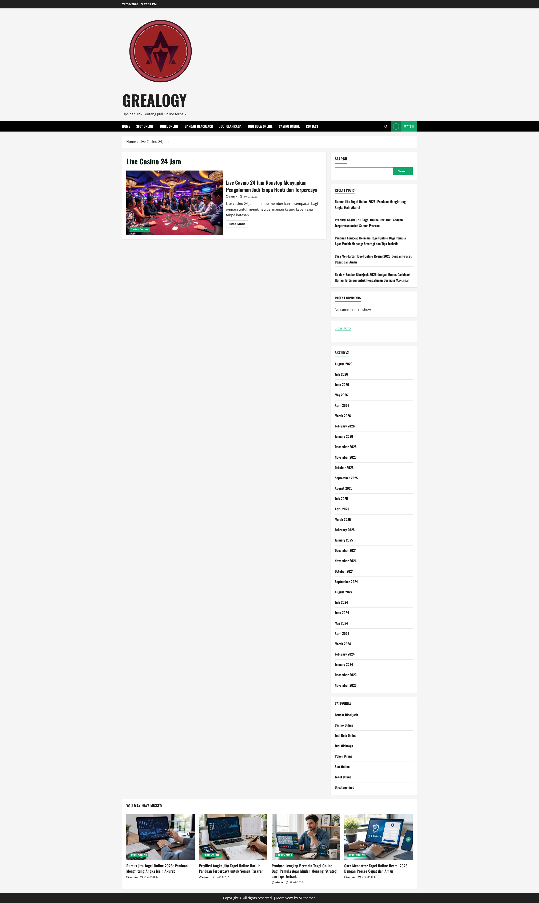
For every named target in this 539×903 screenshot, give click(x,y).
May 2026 (341, 394)
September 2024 (346, 581)
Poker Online (343, 756)
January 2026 (344, 436)
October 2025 (344, 467)
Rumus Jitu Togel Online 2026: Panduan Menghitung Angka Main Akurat (157, 868)
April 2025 (342, 508)
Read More (238, 224)
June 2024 (342, 612)
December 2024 (345, 550)
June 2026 (342, 384)
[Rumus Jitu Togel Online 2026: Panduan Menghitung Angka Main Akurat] (160, 837)
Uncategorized (344, 787)
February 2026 (345, 426)
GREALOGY (154, 100)
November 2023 (345, 685)
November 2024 (345, 560)
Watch (409, 126)
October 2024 (344, 571)
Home (126, 126)
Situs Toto (343, 328)
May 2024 (341, 623)
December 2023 (345, 674)
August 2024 (343, 591)
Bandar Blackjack (199, 126)
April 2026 (342, 405)
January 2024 (344, 664)
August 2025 (343, 488)
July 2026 (341, 374)
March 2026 (343, 415)
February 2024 (345, 654)
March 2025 (343, 519)
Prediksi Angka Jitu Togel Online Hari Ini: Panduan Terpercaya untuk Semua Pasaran (231, 868)
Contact (312, 126)
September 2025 (346, 477)
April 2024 (342, 633)
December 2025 (345, 446)
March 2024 (343, 643)
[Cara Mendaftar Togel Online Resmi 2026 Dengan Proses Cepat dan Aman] (378, 837)
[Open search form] (386, 126)
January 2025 (344, 540)
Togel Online (169, 126)
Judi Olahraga (230, 126)
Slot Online (144, 126)
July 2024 (341, 602)
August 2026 (343, 363)
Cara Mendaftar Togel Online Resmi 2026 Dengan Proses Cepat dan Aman (376, 868)
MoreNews (284, 898)
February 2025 (345, 529)
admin (233, 196)
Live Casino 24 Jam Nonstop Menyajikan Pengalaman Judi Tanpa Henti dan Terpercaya (174, 203)
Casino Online (289, 126)
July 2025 (341, 498)
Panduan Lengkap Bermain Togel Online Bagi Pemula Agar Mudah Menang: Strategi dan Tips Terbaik (305, 871)
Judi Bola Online (260, 126)
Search (341, 158)
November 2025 (345, 457)
